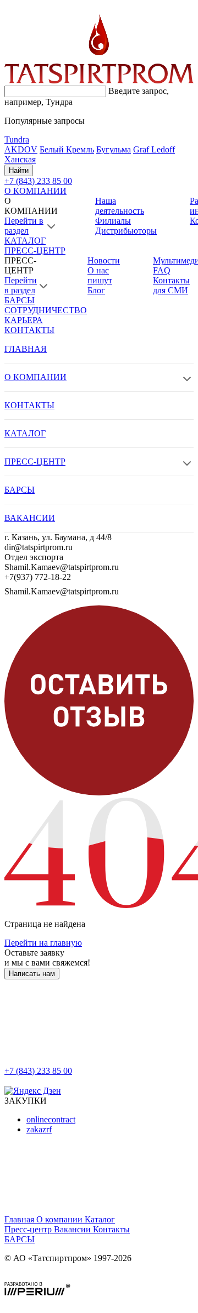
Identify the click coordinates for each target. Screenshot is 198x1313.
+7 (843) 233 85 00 (38, 1070)
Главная (20, 1219)
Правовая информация (47, 1277)
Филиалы (113, 220)
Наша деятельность (119, 205)
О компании (60, 1219)
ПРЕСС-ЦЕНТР (34, 250)
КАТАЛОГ (25, 240)
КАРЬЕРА (23, 320)
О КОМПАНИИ (35, 191)
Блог (96, 290)
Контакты (111, 1229)
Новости (103, 260)
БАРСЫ (19, 300)
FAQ (161, 270)
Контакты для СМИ (171, 285)
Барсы (19, 1239)
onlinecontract (50, 1119)
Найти (19, 170)
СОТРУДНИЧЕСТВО (45, 310)
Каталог (100, 1219)
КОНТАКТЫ (29, 330)
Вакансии (73, 1229)
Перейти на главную (43, 942)
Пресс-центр (29, 1229)
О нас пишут (99, 275)
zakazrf (39, 1129)
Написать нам (32, 973)
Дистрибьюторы (126, 230)
